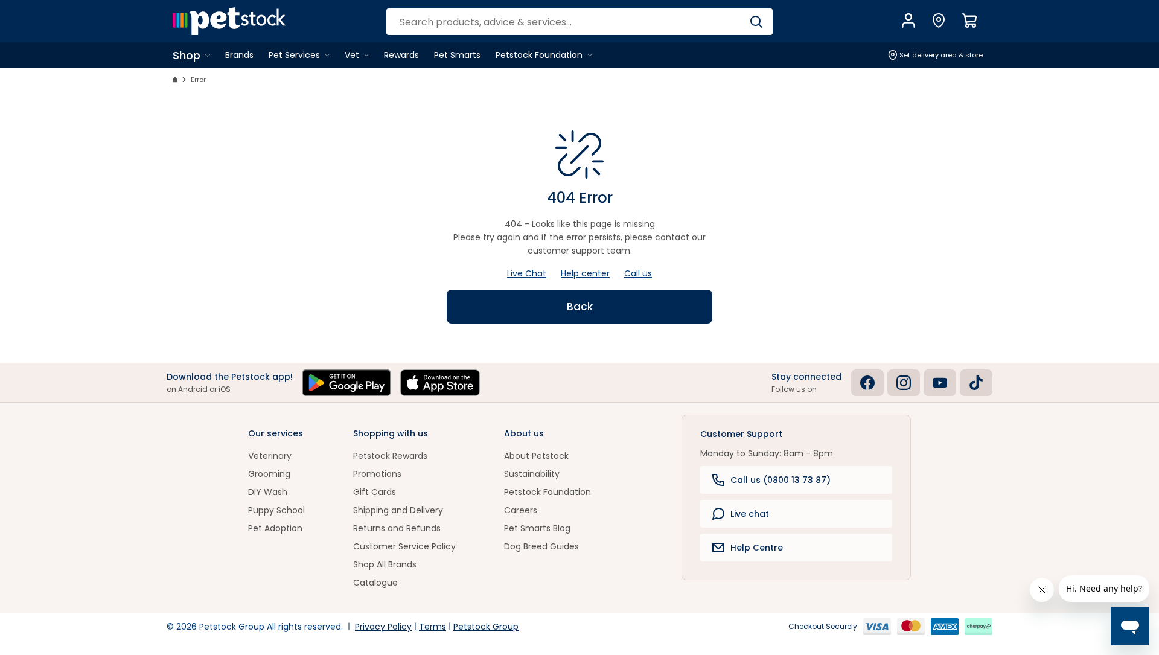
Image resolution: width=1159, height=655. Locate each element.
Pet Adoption (275, 528)
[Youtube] (940, 382)
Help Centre (756, 548)
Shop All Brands (385, 564)
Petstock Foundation (547, 492)
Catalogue (375, 583)
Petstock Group (486, 627)
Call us (638, 273)
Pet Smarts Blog (537, 528)
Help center (585, 273)
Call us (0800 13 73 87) (780, 480)
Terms (432, 627)
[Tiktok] (976, 382)
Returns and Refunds (397, 528)
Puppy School (276, 510)
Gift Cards (374, 492)
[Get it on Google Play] (346, 382)
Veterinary (270, 456)
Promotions (377, 474)
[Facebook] (867, 382)
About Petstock (536, 456)
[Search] (756, 21)
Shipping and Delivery (398, 510)
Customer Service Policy (404, 546)
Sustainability (532, 474)
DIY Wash (267, 492)
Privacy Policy (383, 627)
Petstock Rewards (390, 456)
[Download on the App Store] (440, 382)
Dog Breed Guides (541, 546)
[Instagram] (903, 382)
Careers (520, 510)
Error (198, 80)
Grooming (269, 474)
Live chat (749, 514)
